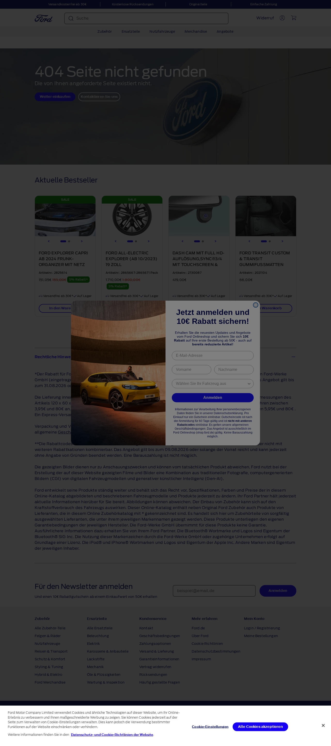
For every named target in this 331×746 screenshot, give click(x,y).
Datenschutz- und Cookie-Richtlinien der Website (112, 734)
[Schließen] (323, 725)
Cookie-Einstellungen (210, 726)
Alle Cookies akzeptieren (260, 726)
